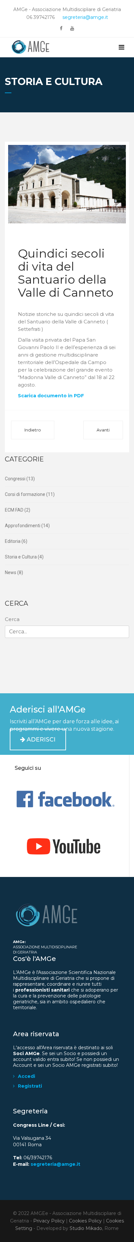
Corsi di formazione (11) (30, 494)
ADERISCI (40, 739)
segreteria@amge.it (85, 17)
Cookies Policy (85, 1221)
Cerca (12, 619)
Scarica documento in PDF (51, 396)
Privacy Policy (49, 1221)
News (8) (14, 572)
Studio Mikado (86, 1228)
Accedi (26, 1076)
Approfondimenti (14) (27, 525)
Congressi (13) (20, 478)
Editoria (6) (16, 541)
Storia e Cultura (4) (24, 556)
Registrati (30, 1086)
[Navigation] (121, 47)
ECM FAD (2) (17, 510)
